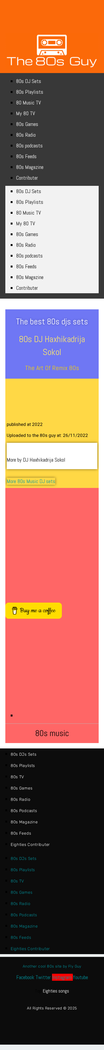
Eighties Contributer (30, 844)
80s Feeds (26, 156)
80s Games (27, 124)
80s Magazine (29, 167)
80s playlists (23, 765)
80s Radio (26, 134)
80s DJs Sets (23, 754)
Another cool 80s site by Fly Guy (52, 966)
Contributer (27, 177)
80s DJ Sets (28, 81)
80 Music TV (28, 102)
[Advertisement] (52, 542)
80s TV (17, 776)
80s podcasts (29, 145)
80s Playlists (29, 91)
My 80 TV (25, 113)
